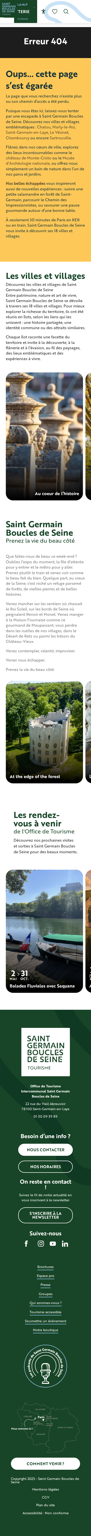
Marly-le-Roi (63, 127)
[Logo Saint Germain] (45, 1052)
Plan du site (45, 1505)
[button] (66, 11)
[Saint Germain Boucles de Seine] (8, 8)
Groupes (45, 1293)
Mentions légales (45, 1489)
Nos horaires (45, 1166)
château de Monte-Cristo (28, 158)
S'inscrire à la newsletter (45, 1215)
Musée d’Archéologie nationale (40, 160)
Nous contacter (45, 1149)
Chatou (44, 127)
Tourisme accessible (45, 1312)
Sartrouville (60, 138)
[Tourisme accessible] (44, 11)
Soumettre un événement (45, 1321)
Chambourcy (17, 138)
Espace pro (45, 1275)
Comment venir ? (45, 1463)
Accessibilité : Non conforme (46, 1513)
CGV (45, 1497)
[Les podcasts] (45, 1366)
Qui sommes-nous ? (46, 1302)
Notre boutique (45, 1330)
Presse (45, 1284)
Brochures (45, 1266)
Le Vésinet (59, 132)
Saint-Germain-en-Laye (27, 132)
